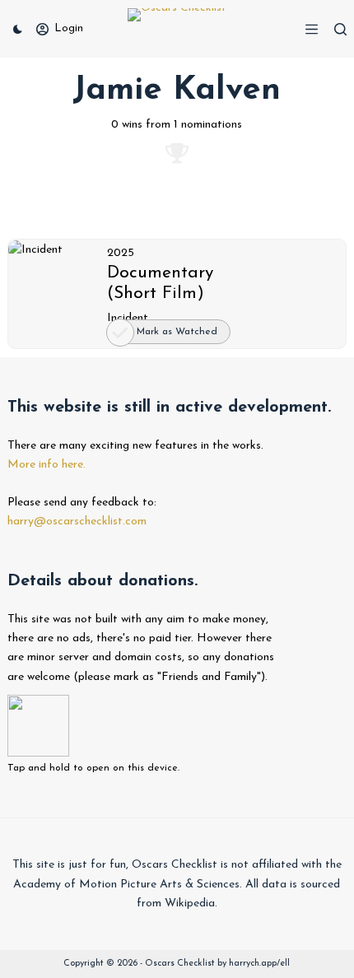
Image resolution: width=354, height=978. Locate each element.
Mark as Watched (177, 332)
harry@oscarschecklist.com (77, 521)
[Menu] (311, 29)
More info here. (46, 465)
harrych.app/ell (259, 963)
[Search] (340, 29)
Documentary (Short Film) (160, 283)
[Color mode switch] (18, 29)
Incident (127, 318)
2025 (120, 253)
